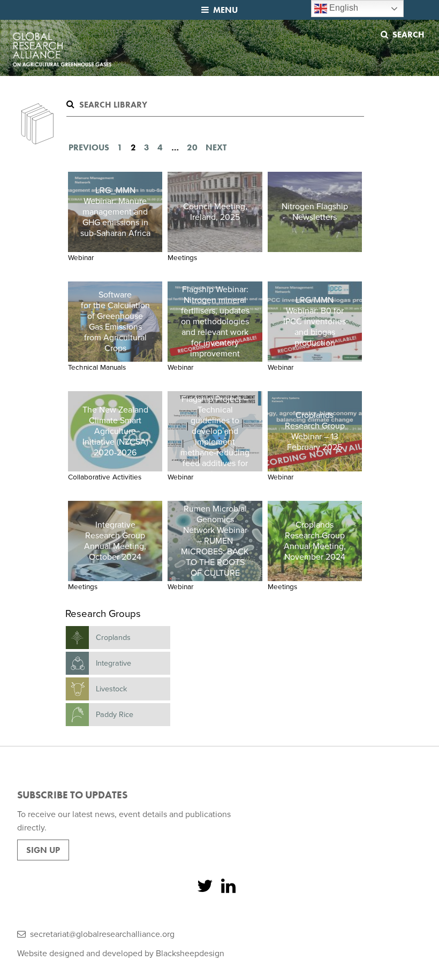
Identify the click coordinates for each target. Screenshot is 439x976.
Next (216, 147)
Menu (225, 10)
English (342, 7)
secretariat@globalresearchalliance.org (102, 934)
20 (192, 147)
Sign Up (43, 850)
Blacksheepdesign (190, 953)
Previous (89, 147)
